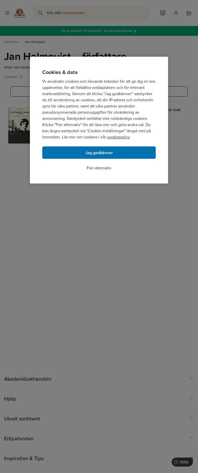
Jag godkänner (99, 153)
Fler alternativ (99, 168)
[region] (99, 120)
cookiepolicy (118, 137)
